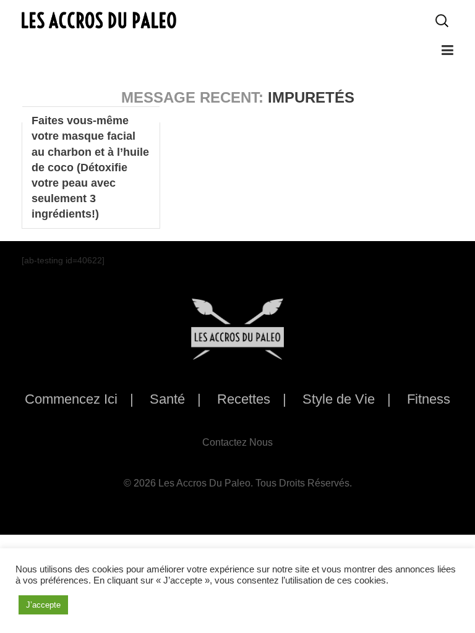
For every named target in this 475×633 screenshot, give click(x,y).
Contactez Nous (237, 442)
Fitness (428, 399)
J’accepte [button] (43, 605)
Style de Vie (338, 399)
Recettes (243, 399)
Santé (167, 399)
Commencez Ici (71, 399)
